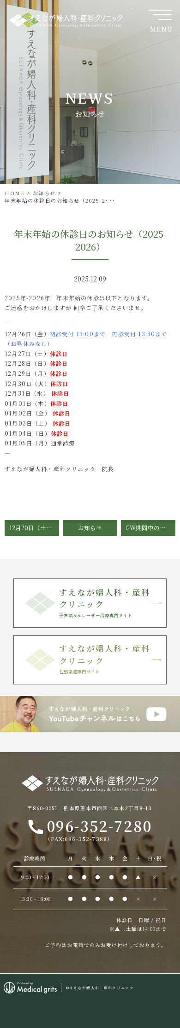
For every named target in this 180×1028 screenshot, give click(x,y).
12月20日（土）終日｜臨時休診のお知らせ (34, 527)
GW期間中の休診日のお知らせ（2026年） (150, 527)
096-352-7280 (98, 828)
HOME (15, 193)
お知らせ (44, 193)
